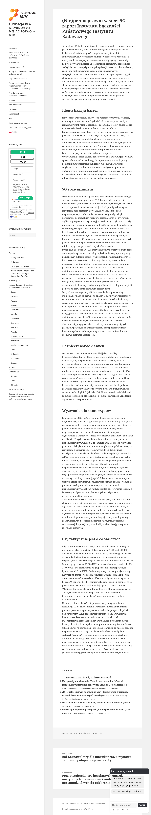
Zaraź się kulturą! (16, 389)
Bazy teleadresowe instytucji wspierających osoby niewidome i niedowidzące (21, 86)
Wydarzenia (14, 372)
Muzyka (14, 314)
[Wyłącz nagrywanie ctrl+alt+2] (118, 809)
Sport (13, 349)
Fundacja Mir (85, 733)
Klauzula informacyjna (24, 214)
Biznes (13, 292)
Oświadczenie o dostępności (20, 127)
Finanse (14, 301)
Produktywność (17, 336)
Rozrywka (15, 341)
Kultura (14, 376)
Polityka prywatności (18, 123)
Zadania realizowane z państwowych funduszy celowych (19, 55)
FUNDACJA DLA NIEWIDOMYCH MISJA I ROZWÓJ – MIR (22, 29)
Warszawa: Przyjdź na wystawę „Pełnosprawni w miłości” (92, 702)
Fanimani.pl (14, 114)
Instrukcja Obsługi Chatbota (127, 791)
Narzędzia (15, 318)
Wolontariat (14, 62)
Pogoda (14, 332)
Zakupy (14, 363)
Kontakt (12, 100)
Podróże (14, 327)
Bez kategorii (14, 280)
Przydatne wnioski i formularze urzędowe (18, 94)
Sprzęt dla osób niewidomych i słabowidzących (22, 72)
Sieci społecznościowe (20, 345)
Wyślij (142, 805)
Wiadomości (16, 358)
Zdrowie (14, 385)
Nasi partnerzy (15, 105)
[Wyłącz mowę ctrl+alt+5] (127, 809)
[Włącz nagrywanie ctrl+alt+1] (113, 809)
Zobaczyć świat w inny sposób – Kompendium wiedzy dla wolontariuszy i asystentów (22, 396)
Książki (14, 305)
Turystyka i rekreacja (20, 266)
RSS (10, 118)
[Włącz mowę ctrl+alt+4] (123, 809)
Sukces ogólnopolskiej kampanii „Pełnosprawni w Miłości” (93, 709)
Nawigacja (15, 323)
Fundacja (13, 48)
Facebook (13, 109)
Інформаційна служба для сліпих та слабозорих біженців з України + (22, 273)
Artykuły (12, 253)
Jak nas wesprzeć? (16, 67)
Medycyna (15, 310)
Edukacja (14, 296)
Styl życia (15, 262)
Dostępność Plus (17, 257)
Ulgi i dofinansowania (18, 78)
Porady (12, 367)
